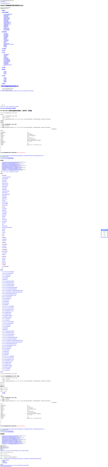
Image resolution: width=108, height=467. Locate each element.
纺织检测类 (3, 261)
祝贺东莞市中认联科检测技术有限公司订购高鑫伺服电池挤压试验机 (12, 162)
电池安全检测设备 (5, 12)
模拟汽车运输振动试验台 (6, 155)
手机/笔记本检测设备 (7, 59)
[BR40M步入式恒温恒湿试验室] (7, 296)
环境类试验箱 (4, 31)
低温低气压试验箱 (6, 28)
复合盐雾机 (3, 232)
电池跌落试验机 (6, 21)
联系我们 (3, 83)
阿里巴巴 (1, 449)
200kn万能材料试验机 (5, 304)
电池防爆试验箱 (6, 24)
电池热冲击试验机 (6, 19)
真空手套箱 (5, 27)
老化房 (5, 42)
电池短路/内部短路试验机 (7, 23)
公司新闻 (5, 71)
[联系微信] (4, 460)
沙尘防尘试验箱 (6, 40)
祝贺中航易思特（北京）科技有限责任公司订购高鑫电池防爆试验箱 (12, 169)
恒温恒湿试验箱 (6, 33)
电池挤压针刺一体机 (7, 17)
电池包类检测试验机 (5, 178)
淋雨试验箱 (5, 41)
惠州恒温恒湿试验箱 (13, 458)
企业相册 (5, 78)
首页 (4, 106)
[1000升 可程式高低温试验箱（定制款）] (8, 309)
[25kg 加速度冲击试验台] (6, 299)
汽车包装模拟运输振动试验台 (27, 155)
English (1, 1)
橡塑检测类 (3, 254)
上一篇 (6, 157)
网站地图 (4, 1)
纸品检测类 (16, 106)
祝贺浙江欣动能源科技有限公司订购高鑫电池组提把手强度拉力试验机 (12, 165)
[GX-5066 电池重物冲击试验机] (7, 312)
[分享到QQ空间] (0, 156)
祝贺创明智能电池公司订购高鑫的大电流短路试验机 (10, 166)
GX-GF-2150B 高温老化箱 (6, 320)
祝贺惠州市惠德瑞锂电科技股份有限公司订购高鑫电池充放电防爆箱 (12, 167)
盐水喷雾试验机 (6, 36)
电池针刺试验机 (6, 16)
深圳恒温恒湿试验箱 (38, 458)
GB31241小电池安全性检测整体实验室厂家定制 (9, 295)
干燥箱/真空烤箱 (6, 39)
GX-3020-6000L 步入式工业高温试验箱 (7, 307)
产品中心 (3, 52)
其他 (4, 65)
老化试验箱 (3, 216)
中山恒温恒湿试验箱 (26, 458)
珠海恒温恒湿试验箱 (7, 458)
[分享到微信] (4, 156)
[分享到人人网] (3, 156)
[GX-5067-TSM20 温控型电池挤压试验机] (8, 284)
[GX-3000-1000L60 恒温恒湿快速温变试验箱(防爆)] (9, 287)
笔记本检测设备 (4, 247)
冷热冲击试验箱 (6, 35)
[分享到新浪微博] (1, 156)
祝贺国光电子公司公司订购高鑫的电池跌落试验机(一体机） (11, 170)
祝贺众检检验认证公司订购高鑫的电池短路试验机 (9, 164)
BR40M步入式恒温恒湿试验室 (6, 298)
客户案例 (3, 67)
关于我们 (3, 75)
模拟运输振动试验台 (13, 155)
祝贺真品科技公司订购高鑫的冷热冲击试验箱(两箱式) (10, 168)
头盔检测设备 (4, 240)
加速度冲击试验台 (4, 192)
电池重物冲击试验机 (7, 18)
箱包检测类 (3, 259)
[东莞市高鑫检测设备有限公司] (5, 3)
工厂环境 (5, 79)
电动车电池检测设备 (7, 29)
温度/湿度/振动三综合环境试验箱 (9, 44)
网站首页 (3, 10)
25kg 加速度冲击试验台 (5, 301)
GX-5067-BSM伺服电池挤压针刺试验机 (8, 282)
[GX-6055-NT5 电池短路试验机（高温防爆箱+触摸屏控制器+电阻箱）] (12, 290)
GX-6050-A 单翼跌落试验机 (6, 276)
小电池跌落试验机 (4, 279)
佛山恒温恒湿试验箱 (19, 458)
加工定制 (3, 50)
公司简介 (5, 77)
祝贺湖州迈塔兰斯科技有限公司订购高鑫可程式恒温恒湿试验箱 (11, 437)
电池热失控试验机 (4, 205)
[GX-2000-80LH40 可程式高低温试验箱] (8, 271)
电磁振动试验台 (6, 26)
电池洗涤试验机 (6, 20)
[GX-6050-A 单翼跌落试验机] (6, 274)
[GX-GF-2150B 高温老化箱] (6, 318)
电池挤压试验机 (6, 15)
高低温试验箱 (6, 34)
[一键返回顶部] (4, 462)
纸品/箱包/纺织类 (6, 62)
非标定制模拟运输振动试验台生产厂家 (38, 155)
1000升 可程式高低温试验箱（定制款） (8, 310)
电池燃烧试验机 (6, 25)
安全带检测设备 (6, 58)
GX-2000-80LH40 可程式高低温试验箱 (7, 273)
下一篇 (7, 158)
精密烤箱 (3, 230)
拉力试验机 (4, 48)
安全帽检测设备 (6, 57)
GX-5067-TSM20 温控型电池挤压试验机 (8, 285)
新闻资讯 (3, 69)
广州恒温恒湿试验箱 (32, 458)
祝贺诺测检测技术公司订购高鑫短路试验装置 (9, 436)
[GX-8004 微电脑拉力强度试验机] (7, 315)
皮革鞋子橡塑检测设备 (7, 61)
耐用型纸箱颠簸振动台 (19, 155)
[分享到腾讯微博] (2, 156)
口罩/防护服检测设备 (7, 60)
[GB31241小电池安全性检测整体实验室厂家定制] (9, 293)
